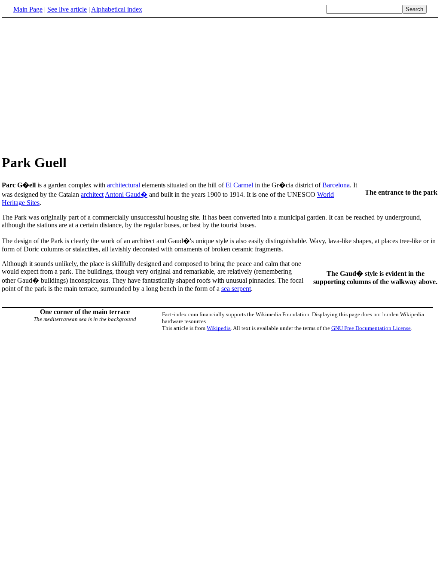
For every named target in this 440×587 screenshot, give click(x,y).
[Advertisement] (220, 85)
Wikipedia (219, 328)
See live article (67, 9)
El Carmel (239, 185)
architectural (123, 185)
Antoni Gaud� (126, 194)
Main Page (28, 9)
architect (92, 194)
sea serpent (236, 288)
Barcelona (336, 185)
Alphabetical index (116, 9)
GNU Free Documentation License (371, 328)
